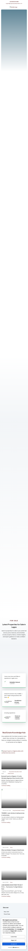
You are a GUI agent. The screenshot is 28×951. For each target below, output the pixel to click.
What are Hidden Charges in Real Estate (12, 850)
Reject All (13, 940)
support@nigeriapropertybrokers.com (14, 3)
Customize (14, 937)
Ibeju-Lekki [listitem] (6, 911)
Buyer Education (15, 771)
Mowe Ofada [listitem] (7, 914)
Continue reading (5, 785)
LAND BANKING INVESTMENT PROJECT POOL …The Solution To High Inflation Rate (12, 887)
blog (10, 771)
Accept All (14, 944)
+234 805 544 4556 (14, 1)
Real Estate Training (19, 810)
